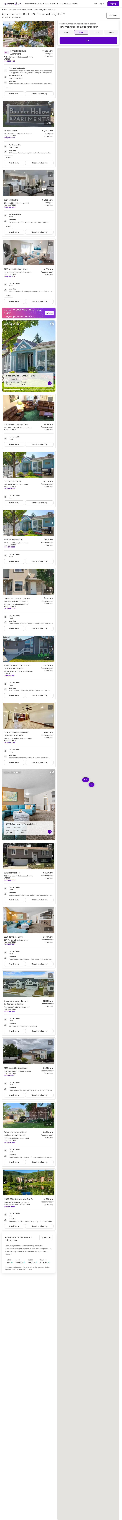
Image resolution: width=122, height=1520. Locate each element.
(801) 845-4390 (9, 608)
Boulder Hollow (11, 131)
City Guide (46, 1238)
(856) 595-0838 (9, 138)
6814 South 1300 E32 (13, 540)
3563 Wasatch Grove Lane (16, 424)
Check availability (39, 94)
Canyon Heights (11, 200)
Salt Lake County (19, 10)
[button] (85, 779)
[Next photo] (52, 34)
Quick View (14, 94)
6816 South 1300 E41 (13, 481)
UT (10, 10)
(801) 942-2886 (9, 880)
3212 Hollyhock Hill (12, 873)
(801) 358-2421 (9, 1075)
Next (88, 40)
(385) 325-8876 (9, 276)
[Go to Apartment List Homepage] (12, 4)
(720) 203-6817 (9, 944)
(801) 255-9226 (9, 488)
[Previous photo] (5, 34)
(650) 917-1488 (9, 1206)
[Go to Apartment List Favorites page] (95, 3)
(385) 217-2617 (9, 675)
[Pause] (52, 324)
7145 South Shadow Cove (15, 1068)
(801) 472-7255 (9, 742)
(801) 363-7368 (9, 1142)
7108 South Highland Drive (15, 269)
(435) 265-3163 (9, 61)
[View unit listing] (50, 383)
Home (4, 10)
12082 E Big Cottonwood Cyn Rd (18, 1199)
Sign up (113, 4)
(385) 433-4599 (9, 207)
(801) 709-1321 (9, 1011)
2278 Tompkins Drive (13, 937)
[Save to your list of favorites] (50, 25)
